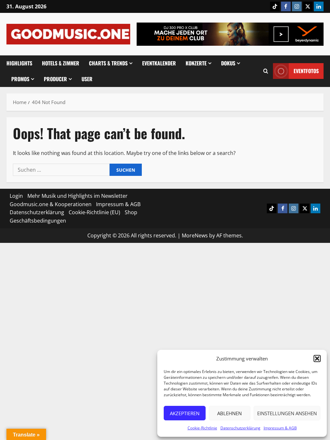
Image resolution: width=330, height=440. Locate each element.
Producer (55, 79)
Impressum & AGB (280, 428)
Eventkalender (159, 63)
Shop (131, 212)
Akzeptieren (184, 413)
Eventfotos (306, 71)
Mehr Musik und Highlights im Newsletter (77, 195)
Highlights (19, 63)
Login (16, 195)
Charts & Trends (108, 63)
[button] (317, 358)
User (87, 79)
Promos (20, 79)
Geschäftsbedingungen (38, 220)
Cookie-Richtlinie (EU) (94, 212)
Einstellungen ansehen (287, 413)
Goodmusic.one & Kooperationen (51, 204)
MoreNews (195, 235)
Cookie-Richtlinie (202, 428)
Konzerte (196, 63)
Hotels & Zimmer (60, 63)
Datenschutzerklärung (240, 428)
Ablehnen (229, 413)
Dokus (228, 63)
